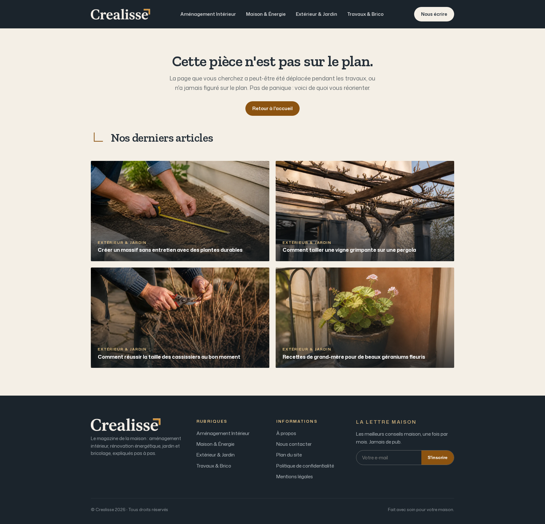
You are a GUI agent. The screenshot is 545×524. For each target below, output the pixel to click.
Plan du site (289, 454)
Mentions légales (294, 476)
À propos (286, 433)
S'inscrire (438, 457)
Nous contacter (294, 444)
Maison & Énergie (266, 14)
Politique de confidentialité (305, 465)
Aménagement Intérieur (208, 14)
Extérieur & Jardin (316, 14)
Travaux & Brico (365, 14)
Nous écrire (434, 14)
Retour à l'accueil (272, 108)
